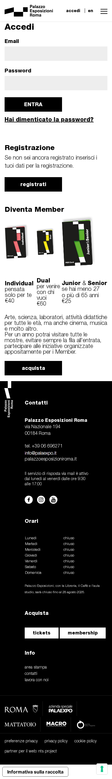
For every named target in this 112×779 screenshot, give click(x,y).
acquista (33, 368)
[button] (102, 10)
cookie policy (85, 741)
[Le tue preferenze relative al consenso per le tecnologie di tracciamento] (101, 768)
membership (83, 633)
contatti (31, 674)
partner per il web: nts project (31, 751)
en (90, 10)
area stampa (36, 667)
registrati (33, 184)
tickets (42, 633)
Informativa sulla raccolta (35, 772)
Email (12, 41)
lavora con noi (37, 680)
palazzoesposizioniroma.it (51, 459)
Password (18, 71)
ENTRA (33, 104)
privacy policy (56, 741)
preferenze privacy (21, 741)
